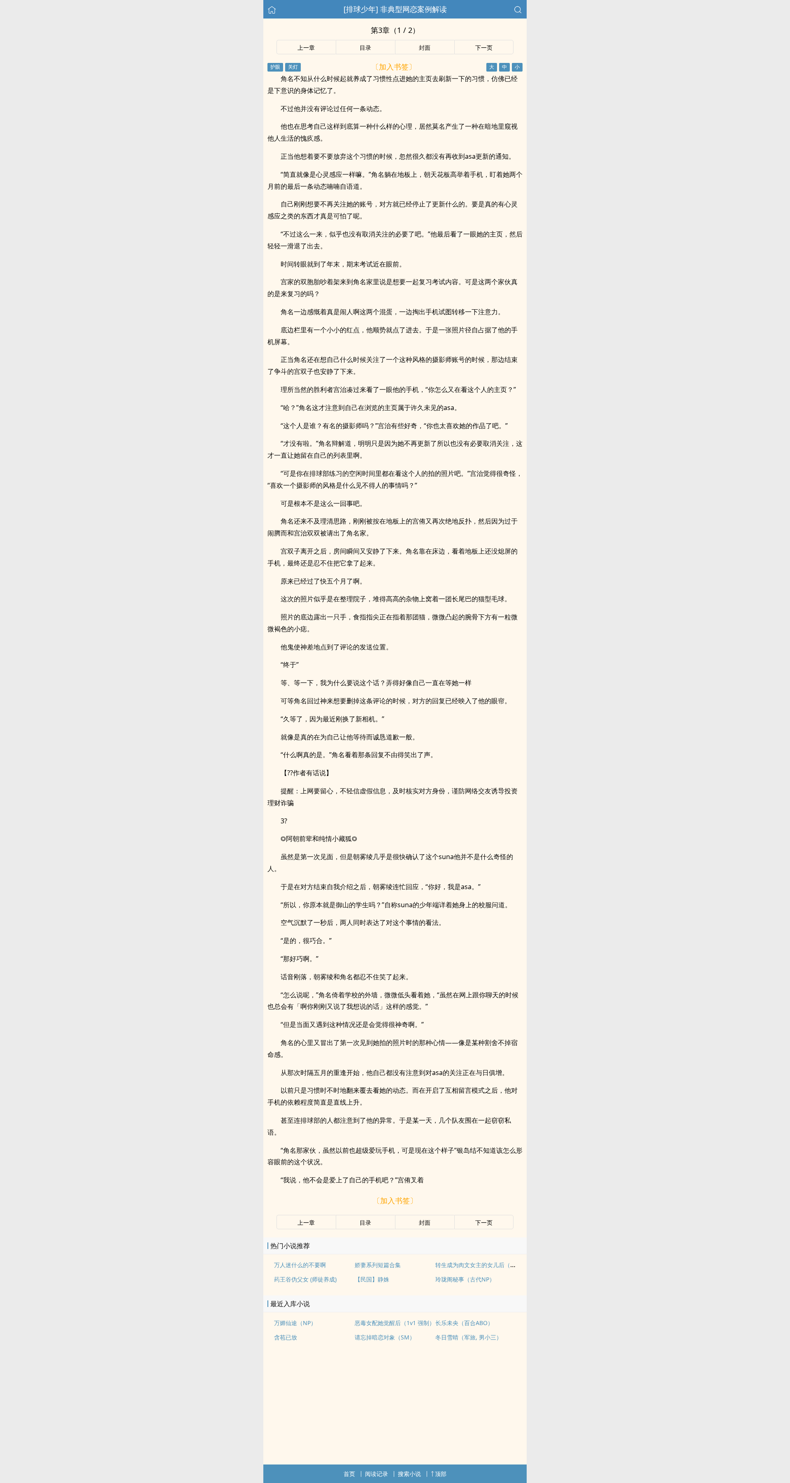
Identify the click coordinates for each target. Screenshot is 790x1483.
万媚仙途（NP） (295, 1323)
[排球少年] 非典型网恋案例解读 (395, 9)
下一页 (484, 47)
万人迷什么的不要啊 (300, 1265)
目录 (365, 47)
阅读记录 (376, 1474)
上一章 (306, 47)
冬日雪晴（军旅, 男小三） (468, 1337)
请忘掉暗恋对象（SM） (385, 1337)
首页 (349, 1474)
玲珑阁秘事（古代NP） (465, 1279)
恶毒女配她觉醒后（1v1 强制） (395, 1323)
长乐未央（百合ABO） (464, 1323)
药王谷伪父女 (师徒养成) (305, 1279)
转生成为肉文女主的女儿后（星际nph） (487, 1265)
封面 (424, 47)
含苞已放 (285, 1337)
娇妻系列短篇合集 (378, 1265)
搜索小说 (409, 1474)
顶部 (440, 1474)
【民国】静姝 (372, 1279)
